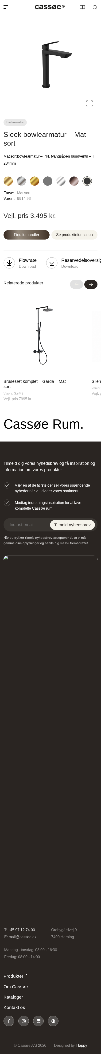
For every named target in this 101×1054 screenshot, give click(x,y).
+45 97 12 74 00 (21, 930)
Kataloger (13, 997)
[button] (76, 284)
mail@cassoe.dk (22, 937)
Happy (81, 1045)
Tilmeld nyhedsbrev (72, 525)
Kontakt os (14, 1007)
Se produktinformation (74, 235)
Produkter (13, 976)
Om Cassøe (16, 986)
